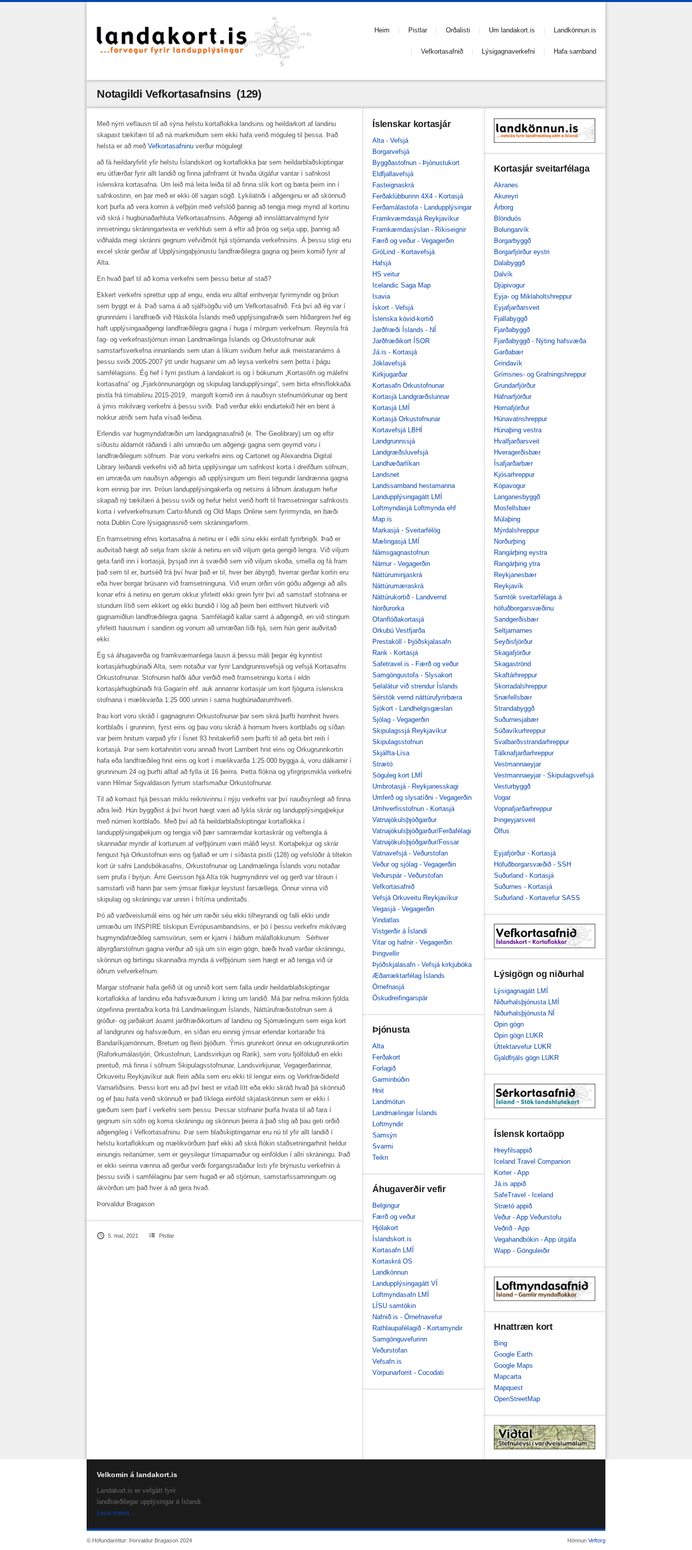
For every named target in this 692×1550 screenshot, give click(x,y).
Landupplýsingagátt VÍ (405, 1283)
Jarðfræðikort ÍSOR (401, 341)
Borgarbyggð (512, 240)
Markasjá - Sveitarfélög (406, 530)
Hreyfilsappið (513, 1150)
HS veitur (386, 274)
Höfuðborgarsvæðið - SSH (532, 864)
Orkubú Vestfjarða (398, 630)
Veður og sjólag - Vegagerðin (414, 864)
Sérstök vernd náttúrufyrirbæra (417, 697)
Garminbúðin (390, 1079)
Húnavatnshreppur (520, 419)
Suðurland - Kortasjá (524, 875)
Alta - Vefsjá (390, 140)
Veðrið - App (511, 1228)
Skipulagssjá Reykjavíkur (409, 731)
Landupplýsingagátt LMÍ (407, 497)
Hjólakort (385, 1228)
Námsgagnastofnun (400, 552)
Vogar (502, 797)
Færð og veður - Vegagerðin (413, 240)
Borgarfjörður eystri (522, 252)
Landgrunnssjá (393, 441)
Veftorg (596, 1540)
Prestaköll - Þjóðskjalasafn (411, 641)
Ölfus (502, 831)
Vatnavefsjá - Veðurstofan (410, 853)
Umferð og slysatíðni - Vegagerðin (422, 797)
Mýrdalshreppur (516, 530)
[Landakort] (204, 41)
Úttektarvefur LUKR (522, 1046)
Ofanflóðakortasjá (398, 619)
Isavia (381, 296)
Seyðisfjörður (513, 641)
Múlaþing (507, 519)
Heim (382, 30)
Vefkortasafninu (171, 146)
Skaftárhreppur (515, 675)
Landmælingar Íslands (404, 1113)
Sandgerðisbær (516, 619)
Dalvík (503, 274)
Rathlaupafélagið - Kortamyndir (417, 1328)
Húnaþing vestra (518, 430)
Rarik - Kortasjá (395, 653)
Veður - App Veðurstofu (527, 1217)
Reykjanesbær (515, 575)
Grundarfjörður (514, 385)
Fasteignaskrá (393, 185)
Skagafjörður (512, 653)
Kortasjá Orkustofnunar (406, 419)
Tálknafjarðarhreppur (524, 753)
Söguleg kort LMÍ (397, 775)
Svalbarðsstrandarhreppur (531, 742)
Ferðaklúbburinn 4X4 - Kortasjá (417, 196)
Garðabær (508, 352)
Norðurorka (388, 608)
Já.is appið (510, 1184)
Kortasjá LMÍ (391, 408)
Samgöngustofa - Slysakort (412, 675)
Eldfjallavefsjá (392, 174)
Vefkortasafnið (442, 51)
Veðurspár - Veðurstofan (407, 875)
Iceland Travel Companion (532, 1161)
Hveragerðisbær (517, 452)
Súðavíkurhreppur (520, 731)
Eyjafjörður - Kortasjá (525, 853)
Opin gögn (509, 1024)
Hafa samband (575, 51)
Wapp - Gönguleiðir (522, 1250)
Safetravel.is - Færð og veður (415, 664)
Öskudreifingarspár (400, 998)
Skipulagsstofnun (397, 742)
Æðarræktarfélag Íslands (408, 976)
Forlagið (384, 1068)
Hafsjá (381, 263)
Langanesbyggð (517, 497)
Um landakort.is (512, 30)
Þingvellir (385, 953)
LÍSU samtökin (394, 1306)
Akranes (506, 185)
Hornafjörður (511, 408)
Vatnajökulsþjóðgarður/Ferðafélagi (421, 831)
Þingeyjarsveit (514, 820)
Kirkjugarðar (389, 374)
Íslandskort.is (392, 1239)
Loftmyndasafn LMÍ (400, 1294)
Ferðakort (386, 1057)
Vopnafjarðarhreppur (523, 808)
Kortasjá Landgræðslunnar (410, 396)
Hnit (378, 1090)
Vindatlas (386, 920)
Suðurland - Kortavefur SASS (537, 898)
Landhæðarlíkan (395, 463)
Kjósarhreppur (514, 474)
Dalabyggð (509, 263)
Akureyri (506, 196)
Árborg (503, 207)
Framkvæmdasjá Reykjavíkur (415, 218)
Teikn (380, 1157)
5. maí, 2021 (123, 1236)
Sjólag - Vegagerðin (400, 719)
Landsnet (385, 474)
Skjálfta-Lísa (390, 753)
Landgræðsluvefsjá (400, 452)
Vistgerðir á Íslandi (399, 931)
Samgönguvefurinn (399, 1339)
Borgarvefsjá (390, 151)
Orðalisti (458, 30)
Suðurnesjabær (516, 719)
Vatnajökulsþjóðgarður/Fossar (415, 842)
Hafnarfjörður (512, 396)
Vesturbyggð (512, 786)
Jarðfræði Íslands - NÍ (404, 330)
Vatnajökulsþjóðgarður (404, 820)
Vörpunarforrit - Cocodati (408, 1372)
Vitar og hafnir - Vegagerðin (412, 942)
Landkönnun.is (575, 30)
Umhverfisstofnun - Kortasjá (413, 808)
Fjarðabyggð (512, 330)
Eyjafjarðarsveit (517, 307)
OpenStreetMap (517, 1399)
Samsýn (384, 1135)
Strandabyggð (514, 708)
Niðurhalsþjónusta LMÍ (526, 1002)
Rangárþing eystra (520, 552)
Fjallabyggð (510, 318)
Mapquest (508, 1388)
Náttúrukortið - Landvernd (409, 597)
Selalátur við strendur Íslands (415, 686)
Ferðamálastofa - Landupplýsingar (422, 207)
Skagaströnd (512, 664)
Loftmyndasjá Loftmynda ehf (414, 508)
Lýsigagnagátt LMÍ (521, 991)
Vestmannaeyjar (517, 764)
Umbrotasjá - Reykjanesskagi (415, 786)
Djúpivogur (509, 285)
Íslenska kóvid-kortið (402, 318)
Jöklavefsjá (389, 363)
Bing (500, 1343)
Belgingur (386, 1205)
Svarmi (382, 1146)
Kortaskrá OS (392, 1261)
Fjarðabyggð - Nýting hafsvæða (540, 341)
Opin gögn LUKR (518, 1035)
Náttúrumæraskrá (398, 586)
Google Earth (513, 1354)
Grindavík (508, 363)
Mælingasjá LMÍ (395, 541)
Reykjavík (508, 586)
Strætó (382, 764)
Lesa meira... (116, 1513)
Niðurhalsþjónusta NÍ (524, 1013)
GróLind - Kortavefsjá (403, 252)
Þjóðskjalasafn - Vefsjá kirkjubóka (422, 964)
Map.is (382, 519)
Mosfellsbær (512, 508)
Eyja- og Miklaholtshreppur (533, 296)
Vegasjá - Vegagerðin (403, 909)
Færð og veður (393, 1216)
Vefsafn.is (387, 1361)
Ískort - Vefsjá (392, 307)
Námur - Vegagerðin (401, 563)
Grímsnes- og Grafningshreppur (540, 374)
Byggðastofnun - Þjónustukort (415, 163)
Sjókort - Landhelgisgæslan (412, 708)
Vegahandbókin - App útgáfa (535, 1239)
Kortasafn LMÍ (393, 1250)
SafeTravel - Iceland (523, 1195)
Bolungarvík (511, 229)
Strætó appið (513, 1206)
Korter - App (511, 1172)
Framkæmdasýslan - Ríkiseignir (419, 229)
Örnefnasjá (388, 987)
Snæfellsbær (513, 697)
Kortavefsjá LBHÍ (397, 430)
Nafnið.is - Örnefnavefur (407, 1317)
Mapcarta (507, 1376)
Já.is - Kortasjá (394, 352)
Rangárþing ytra (517, 563)
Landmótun (388, 1102)
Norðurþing (509, 541)
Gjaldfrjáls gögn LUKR (526, 1058)
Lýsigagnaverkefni (508, 51)
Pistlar (417, 30)
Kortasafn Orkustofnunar (408, 385)
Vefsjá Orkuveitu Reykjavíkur (415, 898)
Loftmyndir (387, 1124)
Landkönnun (390, 1272)
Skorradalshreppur (520, 686)
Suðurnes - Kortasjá (523, 886)
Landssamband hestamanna (413, 486)
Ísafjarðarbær (513, 463)
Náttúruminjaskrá (397, 575)
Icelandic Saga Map (401, 285)
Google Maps (513, 1365)
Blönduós (507, 218)
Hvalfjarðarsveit (517, 441)
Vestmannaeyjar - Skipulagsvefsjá (544, 775)
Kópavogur (509, 486)
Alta (378, 1046)
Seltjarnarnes (513, 630)
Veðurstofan (389, 1350)
